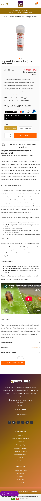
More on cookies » (25, 499)
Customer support (20, 454)
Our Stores (20, 461)
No (17, 499)
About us (20, 435)
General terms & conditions (20, 438)
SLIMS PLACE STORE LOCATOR (13, 363)
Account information (20, 470)
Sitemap (20, 457)
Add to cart (25, 135)
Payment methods (20, 448)
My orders (20, 473)
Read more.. (20, 95)
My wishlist (20, 476)
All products (20, 483)
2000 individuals (11, 128)
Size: (6, 124)
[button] (19, 58)
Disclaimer (20, 442)
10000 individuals (25, 128)
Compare (20, 480)
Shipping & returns (20, 451)
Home (6, 16)
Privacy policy (20, 445)
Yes (13, 499)
